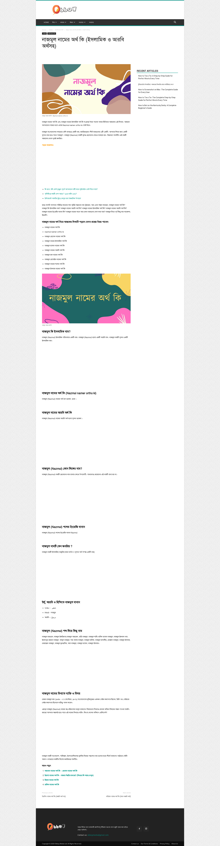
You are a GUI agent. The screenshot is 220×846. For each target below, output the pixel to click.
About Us (174, 844)
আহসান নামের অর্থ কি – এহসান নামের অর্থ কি (61, 771)
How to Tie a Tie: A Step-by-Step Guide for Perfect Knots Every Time (155, 77)
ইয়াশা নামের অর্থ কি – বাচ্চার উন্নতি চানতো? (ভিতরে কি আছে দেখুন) (69, 775)
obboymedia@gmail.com (98, 835)
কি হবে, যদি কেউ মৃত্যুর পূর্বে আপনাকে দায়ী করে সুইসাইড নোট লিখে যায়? (71, 189)
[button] (175, 22)
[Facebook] (139, 828)
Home (44, 30)
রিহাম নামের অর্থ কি (52, 780)
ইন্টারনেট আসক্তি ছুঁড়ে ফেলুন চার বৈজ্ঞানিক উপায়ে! (63, 198)
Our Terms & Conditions (149, 844)
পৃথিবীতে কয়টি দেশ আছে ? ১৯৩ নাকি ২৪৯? (61, 194)
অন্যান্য (91, 22)
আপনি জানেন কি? (59, 30)
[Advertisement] (86, 168)
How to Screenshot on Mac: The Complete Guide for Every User (158, 91)
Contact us (135, 844)
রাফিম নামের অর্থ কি (52, 784)
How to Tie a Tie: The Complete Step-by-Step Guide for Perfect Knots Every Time (156, 98)
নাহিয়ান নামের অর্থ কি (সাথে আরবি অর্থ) (118, 796)
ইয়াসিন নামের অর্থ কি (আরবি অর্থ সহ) (54, 796)
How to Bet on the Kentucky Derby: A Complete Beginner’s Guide (157, 106)
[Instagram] (146, 828)
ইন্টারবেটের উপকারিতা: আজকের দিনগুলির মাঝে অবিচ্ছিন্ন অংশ (155, 84)
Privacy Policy (164, 844)
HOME (46, 22)
